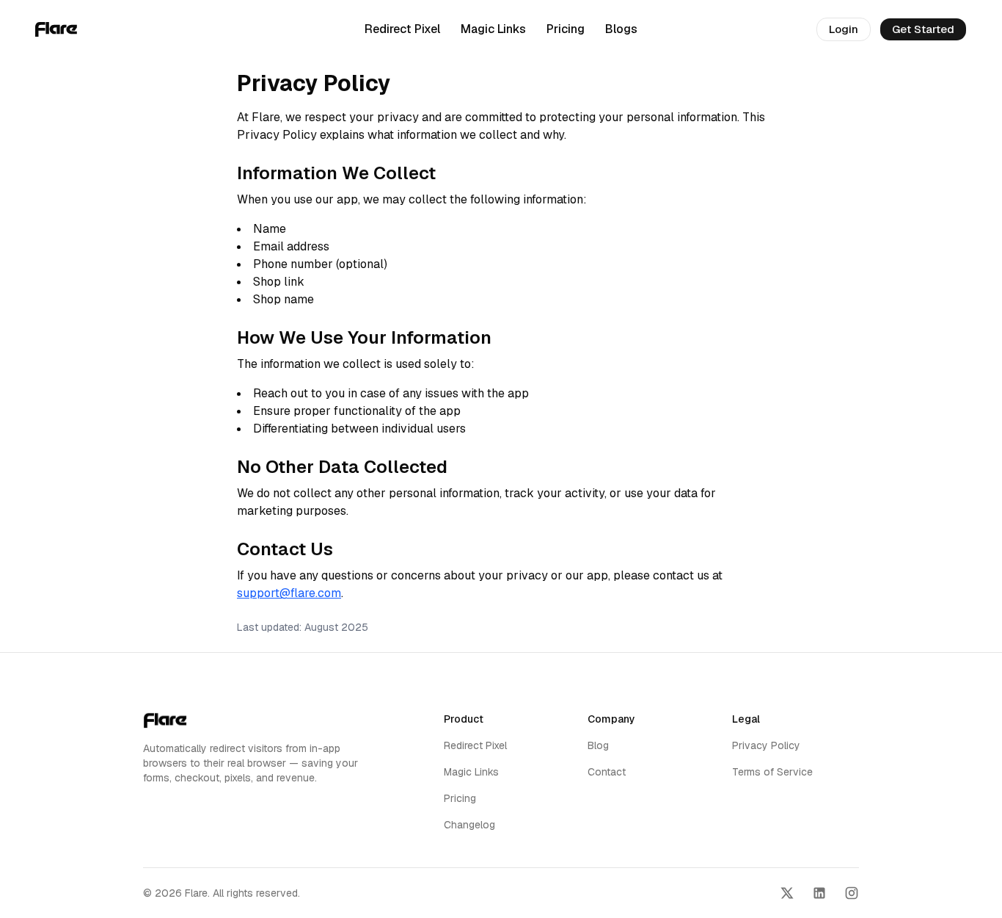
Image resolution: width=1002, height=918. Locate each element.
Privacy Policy (766, 745)
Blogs (621, 29)
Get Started (923, 29)
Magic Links (493, 29)
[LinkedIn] (819, 893)
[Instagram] (851, 893)
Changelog (469, 824)
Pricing (565, 29)
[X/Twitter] (787, 893)
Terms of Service (772, 771)
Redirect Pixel (402, 29)
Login (843, 29)
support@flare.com (289, 593)
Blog (598, 745)
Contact (607, 771)
